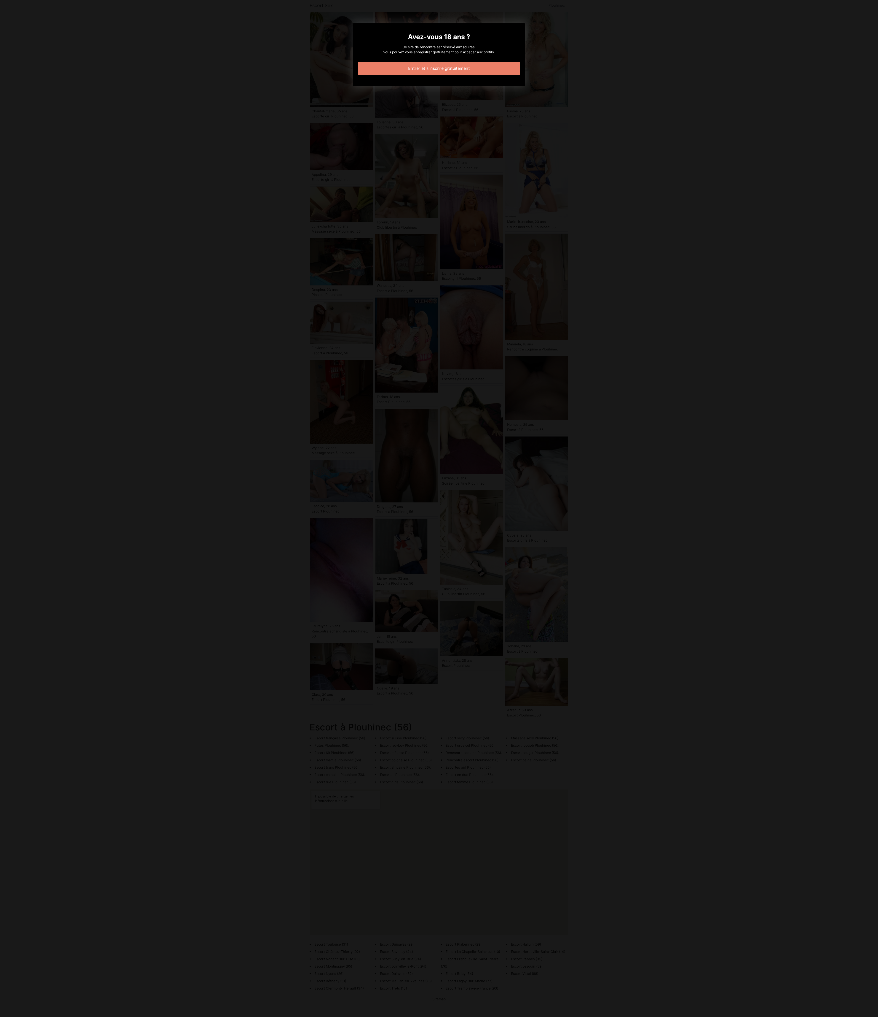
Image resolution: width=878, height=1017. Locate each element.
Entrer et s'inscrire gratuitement (439, 68)
